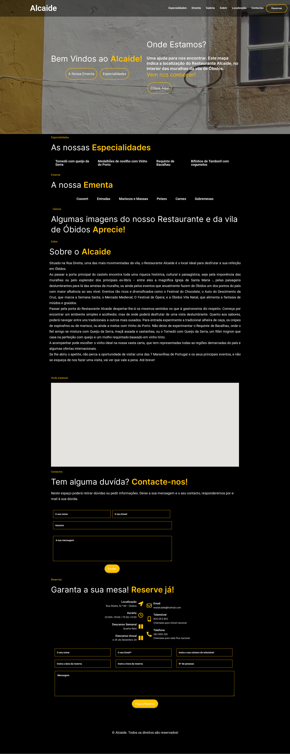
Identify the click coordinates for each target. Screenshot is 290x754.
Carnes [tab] (181, 199)
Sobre (223, 8)
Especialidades (177, 8)
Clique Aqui (159, 88)
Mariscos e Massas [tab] (133, 199)
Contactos (257, 8)
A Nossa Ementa (81, 74)
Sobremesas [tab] (204, 199)
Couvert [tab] (82, 199)
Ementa (196, 8)
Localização (239, 8)
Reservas (276, 8)
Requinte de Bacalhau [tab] (165, 163)
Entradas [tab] (103, 199)
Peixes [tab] (162, 199)
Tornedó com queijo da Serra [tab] (72, 163)
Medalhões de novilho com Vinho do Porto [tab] (122, 163)
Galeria (210, 8)
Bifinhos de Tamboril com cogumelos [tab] (210, 163)
